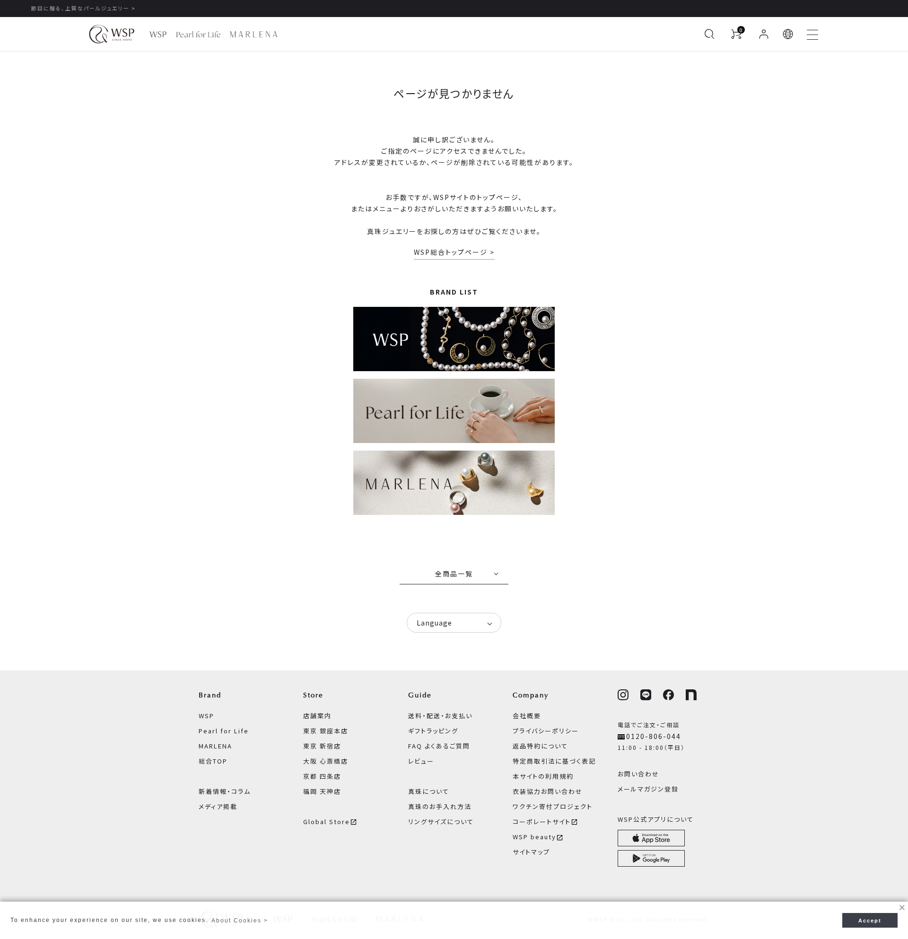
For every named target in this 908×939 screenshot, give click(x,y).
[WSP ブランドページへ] (158, 34)
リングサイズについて (441, 821)
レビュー (421, 760)
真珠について (428, 791)
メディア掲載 (218, 806)
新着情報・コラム (225, 791)
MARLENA (215, 745)
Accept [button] (870, 920)
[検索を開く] (709, 34)
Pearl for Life (224, 730)
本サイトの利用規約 (543, 776)
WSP (206, 715)
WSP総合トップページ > (454, 252)
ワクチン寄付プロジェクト (553, 806)
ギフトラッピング (433, 730)
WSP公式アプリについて (656, 819)
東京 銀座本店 (325, 730)
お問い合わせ (638, 773)
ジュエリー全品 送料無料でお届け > (454, 8)
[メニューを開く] (812, 34)
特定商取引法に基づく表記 (554, 760)
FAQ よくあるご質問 (439, 745)
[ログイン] (764, 34)
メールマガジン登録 (648, 788)
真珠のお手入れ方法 (439, 806)
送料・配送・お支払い (440, 715)
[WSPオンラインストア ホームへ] (111, 34)
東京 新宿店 (322, 745)
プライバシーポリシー (546, 730)
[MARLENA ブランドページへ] (254, 34)
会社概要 (527, 715)
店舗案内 (317, 715)
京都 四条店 (322, 776)
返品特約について (540, 745)
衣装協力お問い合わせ (548, 791)
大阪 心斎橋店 (325, 760)
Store (313, 695)
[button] (788, 34)
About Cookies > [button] (239, 920)
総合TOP (213, 760)
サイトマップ (531, 851)
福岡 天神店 (322, 791)
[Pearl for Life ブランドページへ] (198, 34)
